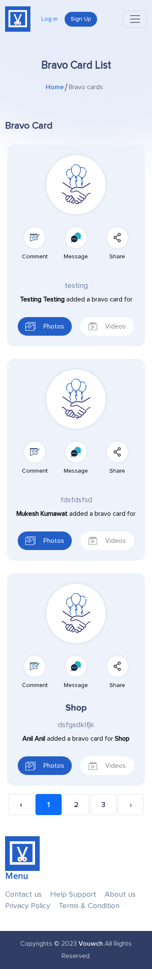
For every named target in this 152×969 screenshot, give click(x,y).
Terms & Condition (89, 905)
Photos (53, 326)
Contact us (23, 894)
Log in (49, 19)
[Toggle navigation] (135, 19)
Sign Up (81, 19)
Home (55, 87)
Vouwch (91, 943)
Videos (114, 326)
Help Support (73, 894)
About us (120, 894)
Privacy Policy (27, 905)
